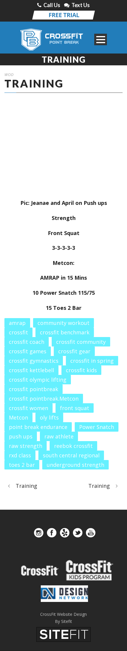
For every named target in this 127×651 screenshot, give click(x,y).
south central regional (71, 455)
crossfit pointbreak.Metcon (44, 398)
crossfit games (27, 351)
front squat (74, 408)
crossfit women (28, 408)
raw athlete (59, 436)
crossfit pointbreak (33, 389)
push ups (20, 436)
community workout (63, 322)
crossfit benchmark (64, 332)
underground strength (75, 464)
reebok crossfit (73, 445)
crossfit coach (26, 341)
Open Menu (100, 39)
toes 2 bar (22, 464)
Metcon (18, 417)
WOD (9, 74)
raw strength (25, 445)
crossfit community (81, 341)
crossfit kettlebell (31, 370)
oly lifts (49, 417)
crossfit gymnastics (33, 360)
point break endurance (38, 426)
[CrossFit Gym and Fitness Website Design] (63, 633)
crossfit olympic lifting (37, 379)
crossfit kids (81, 370)
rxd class (20, 455)
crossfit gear (74, 351)
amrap (17, 322)
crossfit (18, 332)
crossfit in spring (92, 360)
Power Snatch (96, 426)
